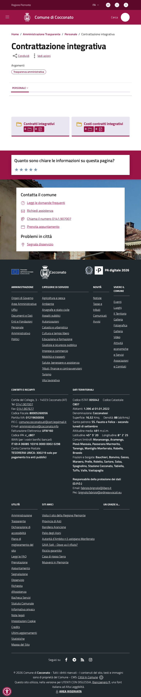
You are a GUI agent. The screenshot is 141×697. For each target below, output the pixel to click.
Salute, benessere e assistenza (60, 362)
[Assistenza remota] (101, 677)
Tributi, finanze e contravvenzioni (62, 368)
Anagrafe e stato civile (55, 309)
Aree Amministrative (24, 304)
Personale (71, 34)
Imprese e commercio (55, 351)
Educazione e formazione (57, 339)
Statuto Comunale (22, 603)
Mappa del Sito (20, 644)
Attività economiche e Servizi (121, 349)
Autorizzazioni (50, 321)
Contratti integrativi (39, 123)
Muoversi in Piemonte (55, 562)
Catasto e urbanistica (55, 327)
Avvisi (96, 321)
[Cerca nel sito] (125, 17)
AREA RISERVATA (70, 691)
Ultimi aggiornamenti (24, 633)
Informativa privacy (23, 609)
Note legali (18, 615)
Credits (15, 627)
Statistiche (18, 638)
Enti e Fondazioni (21, 321)
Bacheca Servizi (20, 597)
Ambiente (48, 304)
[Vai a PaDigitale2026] (107, 270)
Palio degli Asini (51, 533)
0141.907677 (25, 408)
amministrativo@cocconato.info (38, 426)
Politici (15, 339)
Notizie (97, 298)
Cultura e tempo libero (55, 333)
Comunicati (100, 315)
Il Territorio (120, 313)
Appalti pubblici (51, 315)
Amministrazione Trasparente (41, 34)
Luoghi (118, 307)
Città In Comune (88, 677)
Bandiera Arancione (54, 527)
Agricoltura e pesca (53, 298)
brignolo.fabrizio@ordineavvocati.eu (100, 492)
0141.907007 (24, 404)
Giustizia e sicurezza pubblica (59, 345)
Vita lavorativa (51, 380)
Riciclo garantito (52, 550)
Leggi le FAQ (19, 556)
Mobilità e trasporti (53, 356)
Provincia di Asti (51, 521)
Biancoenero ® (101, 682)
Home (15, 34)
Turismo (46, 374)
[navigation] (7, 17)
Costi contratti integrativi (103, 123)
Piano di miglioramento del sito (22, 545)
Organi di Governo (22, 298)
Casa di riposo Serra (54, 556)
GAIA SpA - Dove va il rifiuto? (60, 544)
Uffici (14, 309)
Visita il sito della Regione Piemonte (64, 515)
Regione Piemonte (21, 5)
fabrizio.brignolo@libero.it (96, 488)
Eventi (118, 302)
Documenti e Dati (21, 315)
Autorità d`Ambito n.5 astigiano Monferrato (68, 539)
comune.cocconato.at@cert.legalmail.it (42, 422)
